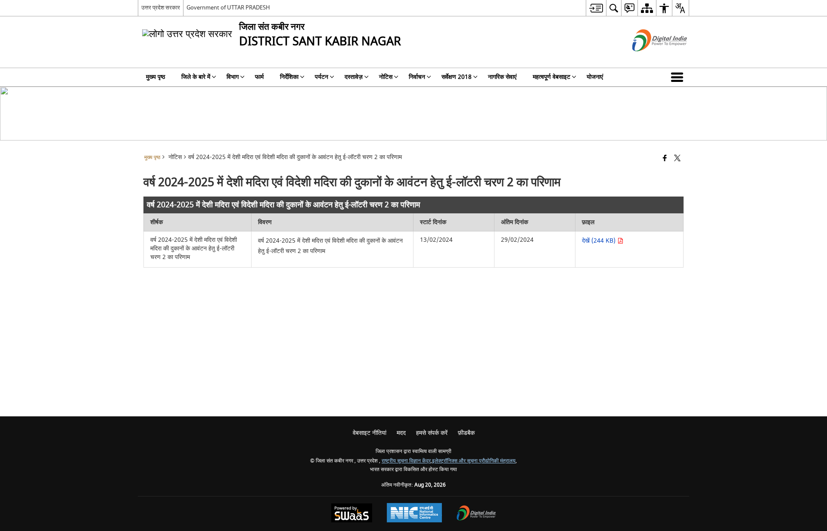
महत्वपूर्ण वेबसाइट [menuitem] (551, 76)
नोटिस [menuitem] (385, 76)
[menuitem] (596, 8)
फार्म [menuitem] (259, 76)
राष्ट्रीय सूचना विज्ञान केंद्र (406, 461)
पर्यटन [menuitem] (321, 76)
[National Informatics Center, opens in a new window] (414, 514)
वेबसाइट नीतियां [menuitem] (369, 432)
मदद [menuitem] (401, 432)
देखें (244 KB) (599, 240)
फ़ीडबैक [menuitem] (466, 432)
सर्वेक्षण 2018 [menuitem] (456, 76)
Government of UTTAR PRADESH (228, 7)
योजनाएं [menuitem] (595, 76)
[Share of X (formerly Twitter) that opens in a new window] (677, 158)
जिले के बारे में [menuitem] (195, 76)
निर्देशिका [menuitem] (289, 76)
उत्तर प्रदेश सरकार (160, 7)
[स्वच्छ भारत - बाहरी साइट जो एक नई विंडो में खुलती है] (649, 58)
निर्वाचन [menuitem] (417, 76)
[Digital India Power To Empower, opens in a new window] (476, 514)
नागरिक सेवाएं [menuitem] (502, 76)
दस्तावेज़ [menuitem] (354, 76)
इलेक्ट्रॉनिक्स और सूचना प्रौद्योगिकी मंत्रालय (474, 461)
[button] (678, 77)
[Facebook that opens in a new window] (664, 158)
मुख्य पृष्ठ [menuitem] (155, 76)
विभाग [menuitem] (233, 76)
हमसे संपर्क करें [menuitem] (432, 432)
